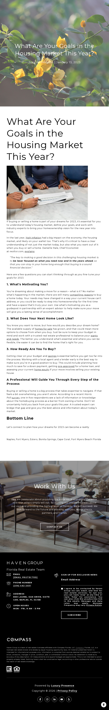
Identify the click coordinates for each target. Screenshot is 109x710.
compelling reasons (81, 295)
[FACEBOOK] (40, 699)
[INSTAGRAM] (47, 699)
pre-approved (66, 366)
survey (16, 397)
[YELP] (69, 699)
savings (52, 356)
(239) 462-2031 (22, 586)
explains (29, 251)
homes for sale (43, 329)
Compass (80, 648)
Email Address (70, 579)
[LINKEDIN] (54, 699)
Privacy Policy (94, 605)
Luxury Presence (62, 685)
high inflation (33, 237)
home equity (41, 369)
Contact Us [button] (54, 527)
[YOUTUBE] (61, 699)
